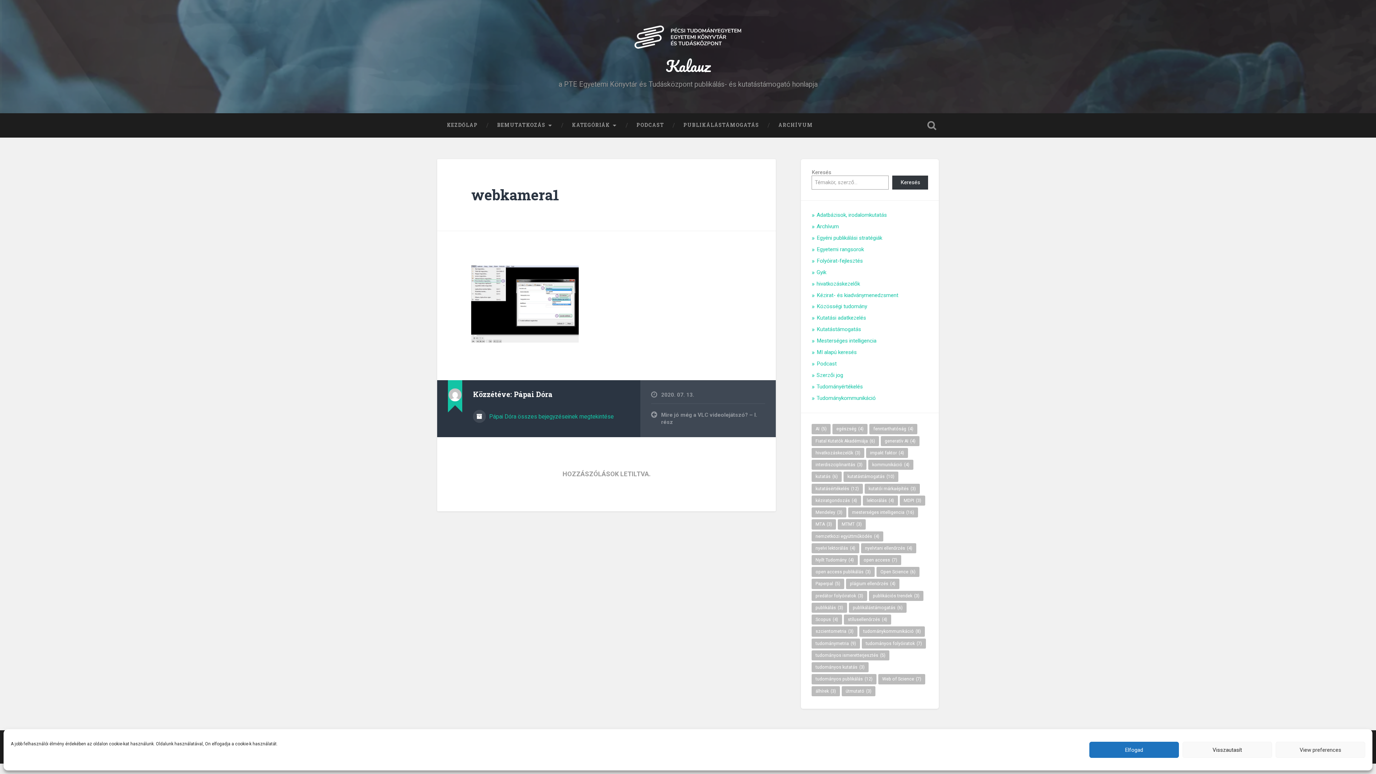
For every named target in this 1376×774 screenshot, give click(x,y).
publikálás (829, 607)
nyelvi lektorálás (835, 548)
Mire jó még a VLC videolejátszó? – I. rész (709, 419)
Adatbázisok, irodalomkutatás (852, 215)
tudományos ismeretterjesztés (850, 655)
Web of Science (901, 679)
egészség (850, 428)
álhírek (826, 691)
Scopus (827, 619)
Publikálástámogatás (721, 125)
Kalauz (688, 65)
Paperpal (828, 583)
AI (821, 428)
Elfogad (1134, 750)
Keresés (821, 172)
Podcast (650, 125)
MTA (824, 524)
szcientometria (835, 631)
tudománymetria (836, 643)
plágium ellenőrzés (872, 583)
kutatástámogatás (870, 476)
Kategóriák (591, 125)
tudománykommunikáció (892, 631)
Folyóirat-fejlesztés (840, 261)
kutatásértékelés (837, 488)
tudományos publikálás (844, 679)
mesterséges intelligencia (883, 512)
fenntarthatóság (893, 428)
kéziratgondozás (836, 500)
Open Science (898, 571)
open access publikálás (843, 571)
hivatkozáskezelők (838, 284)
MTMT (852, 524)
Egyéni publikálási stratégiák (849, 238)
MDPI (912, 500)
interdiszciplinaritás (839, 464)
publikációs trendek (896, 595)
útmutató (858, 691)
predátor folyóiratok (839, 595)
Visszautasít (1227, 750)
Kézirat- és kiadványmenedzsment (857, 295)
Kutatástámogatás (839, 329)
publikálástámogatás (878, 607)
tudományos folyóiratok (894, 643)
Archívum (795, 125)
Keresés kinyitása (931, 125)
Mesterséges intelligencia (846, 341)
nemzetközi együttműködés (847, 536)
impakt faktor (887, 452)
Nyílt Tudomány (835, 560)
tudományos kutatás (840, 667)
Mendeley (829, 512)
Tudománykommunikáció (846, 398)
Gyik (821, 272)
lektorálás (880, 500)
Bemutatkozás (521, 125)
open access (880, 560)
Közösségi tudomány (842, 306)
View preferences (1320, 750)
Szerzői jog (830, 375)
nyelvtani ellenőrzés (888, 548)
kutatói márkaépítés (892, 488)
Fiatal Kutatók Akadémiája (845, 441)
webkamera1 (515, 194)
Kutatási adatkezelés (841, 318)
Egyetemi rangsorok (840, 249)
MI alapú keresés (837, 352)
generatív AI (900, 441)
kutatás (827, 476)
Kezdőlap (462, 125)
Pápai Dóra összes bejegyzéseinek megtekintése (551, 416)
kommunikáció (890, 464)
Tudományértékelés (840, 386)
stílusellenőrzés (867, 619)
